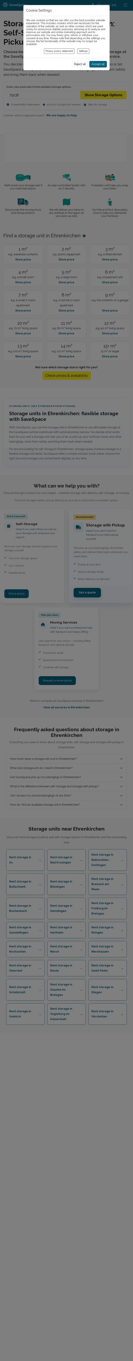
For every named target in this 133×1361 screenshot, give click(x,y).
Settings (83, 51)
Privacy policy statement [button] (59, 51)
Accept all (98, 64)
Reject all (80, 64)
